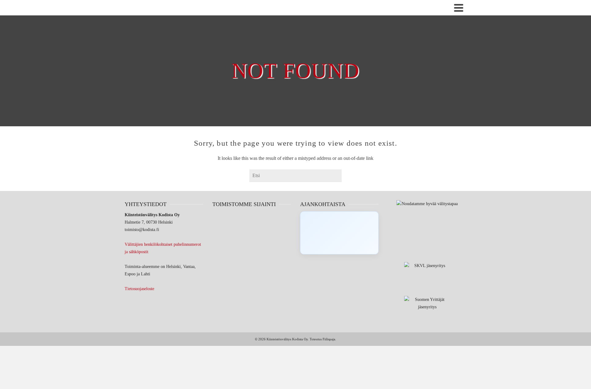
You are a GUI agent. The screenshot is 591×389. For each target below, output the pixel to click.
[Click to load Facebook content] (339, 232)
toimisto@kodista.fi (142, 229)
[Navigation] (458, 7)
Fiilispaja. (329, 339)
